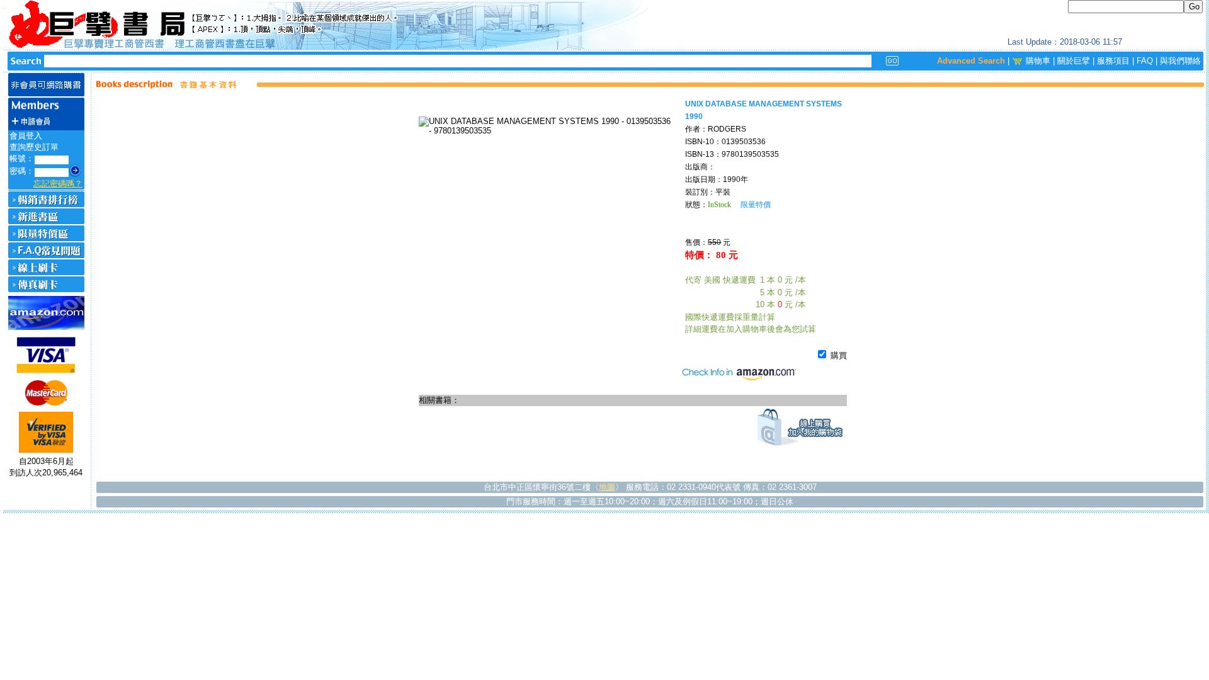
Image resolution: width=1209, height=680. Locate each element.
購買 (837, 355)
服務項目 (1113, 60)
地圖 (607, 487)
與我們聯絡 (1180, 60)
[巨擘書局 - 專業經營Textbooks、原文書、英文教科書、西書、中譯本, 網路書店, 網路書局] (604, 25)
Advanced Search (971, 60)
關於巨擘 (1073, 60)
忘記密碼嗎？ (57, 183)
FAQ (1145, 60)
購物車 (1038, 60)
